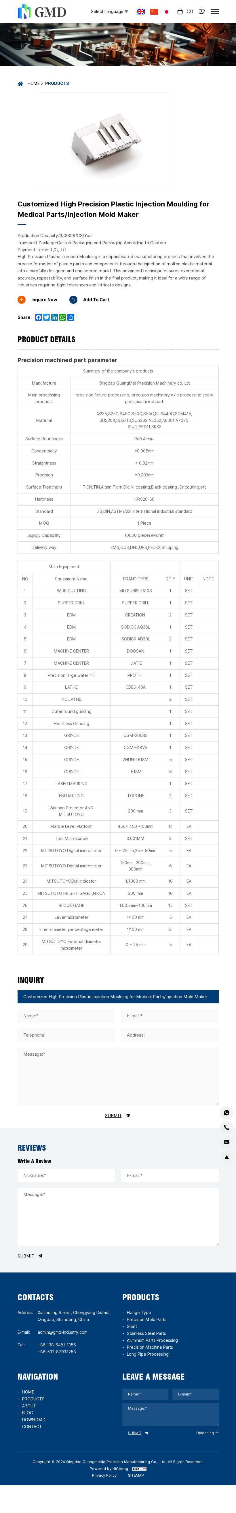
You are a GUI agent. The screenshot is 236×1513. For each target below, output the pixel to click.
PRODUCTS (33, 1399)
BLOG (27, 1412)
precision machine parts (150, 1347)
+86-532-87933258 (57, 1352)
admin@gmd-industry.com (62, 1332)
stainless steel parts (146, 1333)
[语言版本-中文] (154, 11)
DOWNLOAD (33, 1419)
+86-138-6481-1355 (57, 1345)
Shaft (132, 1326)
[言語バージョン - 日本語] (167, 11)
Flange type (139, 1312)
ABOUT (29, 1406)
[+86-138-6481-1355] (226, 1127)
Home (34, 83)
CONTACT (32, 1426)
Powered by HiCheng (109, 1468)
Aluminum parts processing (152, 1340)
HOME (28, 1392)
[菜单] (215, 11)
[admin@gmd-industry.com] (226, 1142)
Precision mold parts (146, 1319)
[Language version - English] (141, 11)
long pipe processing (148, 1354)
